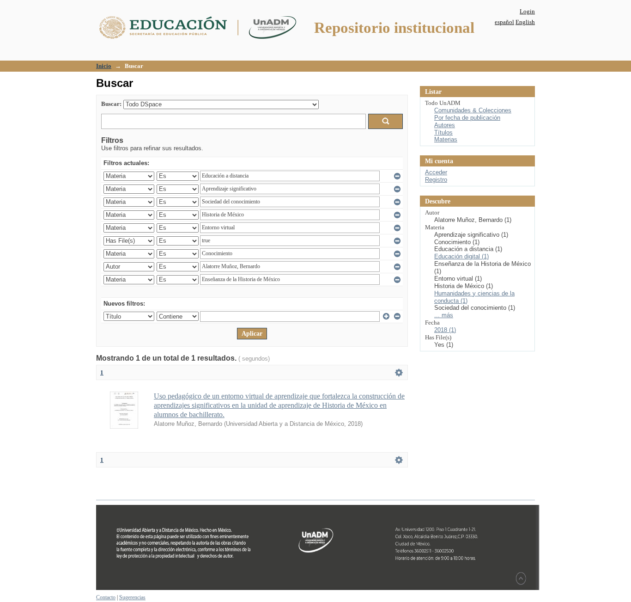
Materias (445, 139)
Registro (436, 179)
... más (443, 315)
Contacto (105, 597)
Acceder (436, 172)
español (504, 21)
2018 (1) (445, 329)
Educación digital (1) (461, 256)
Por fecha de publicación (467, 117)
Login (527, 11)
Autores (444, 125)
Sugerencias (132, 597)
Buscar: (111, 103)
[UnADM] (318, 588)
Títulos (443, 132)
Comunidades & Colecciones (472, 110)
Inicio (103, 65)
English (525, 21)
